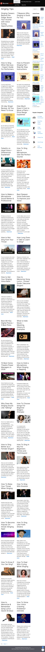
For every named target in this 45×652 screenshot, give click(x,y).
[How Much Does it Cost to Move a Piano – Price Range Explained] (36, 99)
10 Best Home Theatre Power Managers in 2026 (7, 366)
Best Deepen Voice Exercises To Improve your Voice (23, 197)
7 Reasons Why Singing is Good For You (23, 15)
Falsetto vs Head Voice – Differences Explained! (6, 151)
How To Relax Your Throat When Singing (7, 486)
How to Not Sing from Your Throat (7, 239)
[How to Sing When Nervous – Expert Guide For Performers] (36, 44)
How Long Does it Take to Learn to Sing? (23, 239)
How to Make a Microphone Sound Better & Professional (7, 197)
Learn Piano (17, 4)
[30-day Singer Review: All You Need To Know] (36, 78)
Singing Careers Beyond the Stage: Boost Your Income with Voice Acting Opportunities (7, 19)
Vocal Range (40, 142)
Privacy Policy (22, 648)
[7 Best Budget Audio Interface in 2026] (36, 88)
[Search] (42, 9)
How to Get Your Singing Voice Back (6, 279)
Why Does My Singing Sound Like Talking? (7, 405)
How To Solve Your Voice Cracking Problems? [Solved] (22, 606)
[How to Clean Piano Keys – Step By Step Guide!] (36, 67)
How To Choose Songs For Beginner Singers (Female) (23, 407)
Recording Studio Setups (40, 123)
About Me (24, 4)
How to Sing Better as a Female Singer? (7, 446)
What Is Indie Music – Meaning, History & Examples (22, 325)
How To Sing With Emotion (22, 485)
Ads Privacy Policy (15, 648)
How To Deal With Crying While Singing (22, 564)
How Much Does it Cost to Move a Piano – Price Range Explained (23, 110)
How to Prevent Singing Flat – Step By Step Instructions (23, 66)
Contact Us (32, 648)
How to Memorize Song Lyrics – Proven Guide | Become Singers (23, 281)
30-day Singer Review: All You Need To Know (7, 108)
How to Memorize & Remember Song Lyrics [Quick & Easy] (7, 606)
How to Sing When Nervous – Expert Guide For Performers (7, 66)
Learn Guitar (37, 1)
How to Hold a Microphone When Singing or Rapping (23, 366)
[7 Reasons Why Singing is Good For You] (36, 33)
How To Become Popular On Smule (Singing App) (8, 525)
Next (5, 644)
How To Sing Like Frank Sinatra (22, 524)
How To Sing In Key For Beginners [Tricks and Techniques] (23, 448)
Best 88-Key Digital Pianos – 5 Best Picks (7, 323)
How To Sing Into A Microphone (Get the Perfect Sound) (23, 152)
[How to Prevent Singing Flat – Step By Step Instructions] (36, 56)
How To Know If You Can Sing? (7, 563)
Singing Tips (40, 137)
